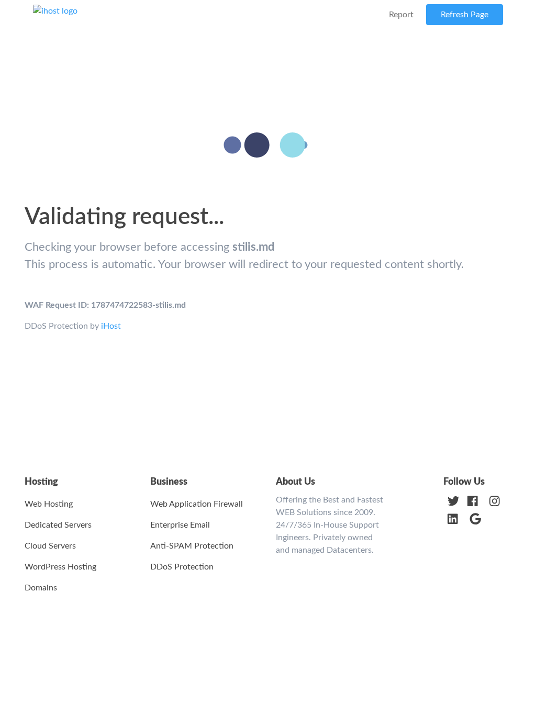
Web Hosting (49, 504)
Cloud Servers (50, 546)
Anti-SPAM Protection (191, 546)
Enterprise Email (180, 525)
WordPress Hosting (60, 567)
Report (401, 14)
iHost (111, 326)
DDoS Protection (182, 567)
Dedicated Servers (58, 525)
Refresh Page (464, 14)
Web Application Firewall (196, 504)
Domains (41, 588)
